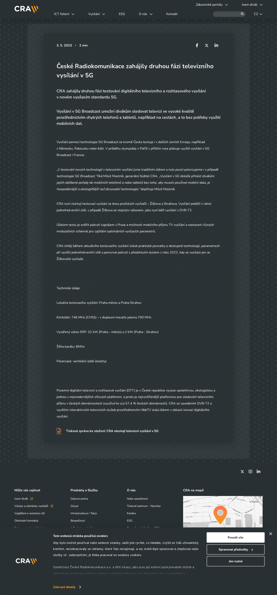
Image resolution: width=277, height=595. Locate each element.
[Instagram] (250, 472)
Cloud (74, 506)
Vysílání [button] (94, 14)
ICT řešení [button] (61, 14)
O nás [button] (143, 14)
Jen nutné (236, 561)
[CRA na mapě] (223, 518)
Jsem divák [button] (249, 4)
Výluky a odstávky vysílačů (31, 506)
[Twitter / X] (242, 472)
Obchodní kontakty (26, 521)
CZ (256, 14)
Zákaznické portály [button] (209, 4)
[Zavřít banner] (270, 533)
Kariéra (131, 513)
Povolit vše (235, 537)
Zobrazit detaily (64, 587)
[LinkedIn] (258, 472)
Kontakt (172, 14)
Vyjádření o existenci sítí (29, 513)
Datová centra (79, 499)
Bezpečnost (78, 521)
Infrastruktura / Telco (84, 513)
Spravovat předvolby (233, 549)
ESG (122, 14)
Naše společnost (137, 499)
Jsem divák (21, 499)
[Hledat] (229, 14)
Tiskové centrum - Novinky (144, 506)
